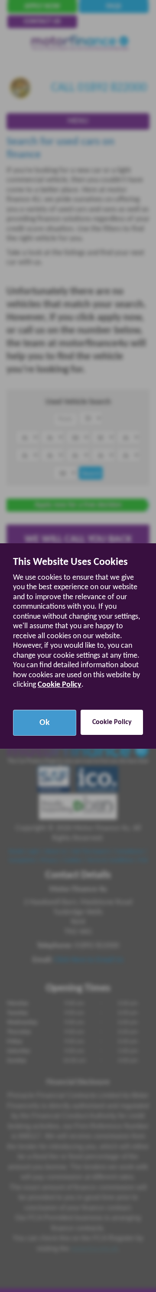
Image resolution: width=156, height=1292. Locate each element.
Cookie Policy (59, 685)
